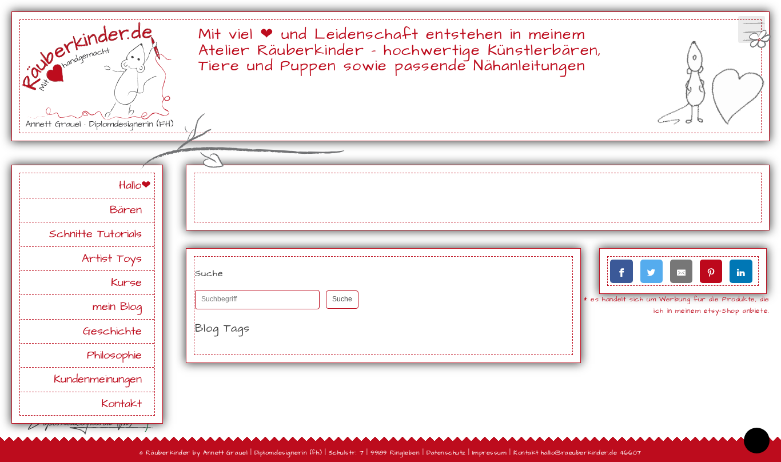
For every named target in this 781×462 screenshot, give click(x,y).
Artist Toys (112, 258)
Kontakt (121, 404)
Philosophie (114, 355)
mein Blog (117, 306)
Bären (126, 210)
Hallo (130, 185)
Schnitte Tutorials (95, 234)
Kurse (126, 282)
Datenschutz (446, 452)
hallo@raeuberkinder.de (579, 452)
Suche (342, 299)
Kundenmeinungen (98, 379)
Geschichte (112, 331)
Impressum (489, 452)
